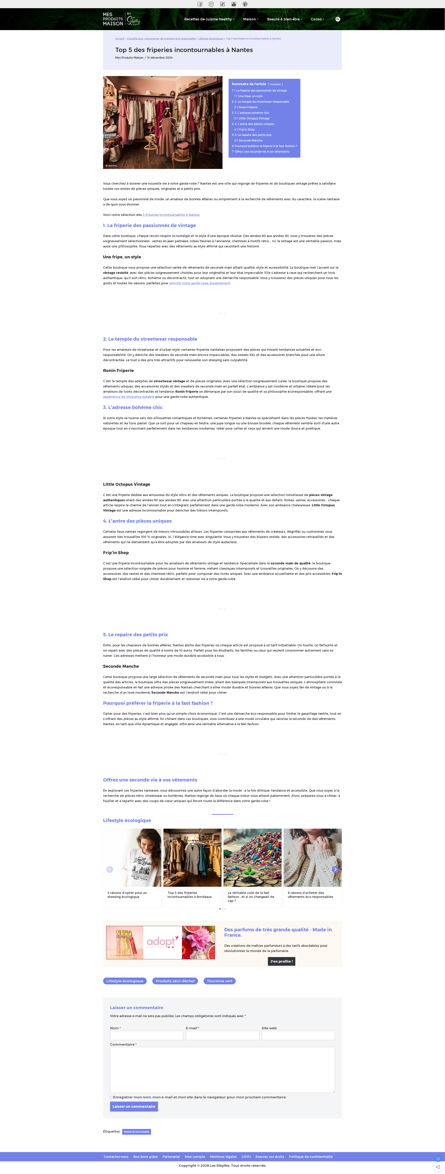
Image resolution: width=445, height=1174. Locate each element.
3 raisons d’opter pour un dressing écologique (127, 895)
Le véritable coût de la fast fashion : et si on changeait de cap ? (251, 897)
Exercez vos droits (270, 1157)
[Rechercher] (337, 19)
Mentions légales (223, 1157)
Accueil (119, 38)
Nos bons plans (145, 1157)
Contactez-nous (116, 1157)
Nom (115, 1028)
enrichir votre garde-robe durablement (199, 283)
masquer (275, 84)
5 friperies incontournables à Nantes (171, 215)
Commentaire (123, 1044)
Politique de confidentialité (311, 1157)
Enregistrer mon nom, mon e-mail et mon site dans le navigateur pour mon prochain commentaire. (199, 1097)
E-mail (192, 1028)
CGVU (246, 1157)
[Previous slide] (109, 869)
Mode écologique (136, 1131)
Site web (269, 1028)
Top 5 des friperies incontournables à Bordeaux (190, 895)
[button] (233, 19)
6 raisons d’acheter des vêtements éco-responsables (310, 895)
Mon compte (195, 1157)
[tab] (220, 909)
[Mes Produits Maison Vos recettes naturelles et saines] (122, 19)
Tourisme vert (219, 981)
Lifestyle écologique (211, 38)
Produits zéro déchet (175, 981)
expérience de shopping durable (128, 397)
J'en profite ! (281, 961)
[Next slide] (335, 869)
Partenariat (171, 1157)
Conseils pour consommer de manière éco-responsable (161, 38)
